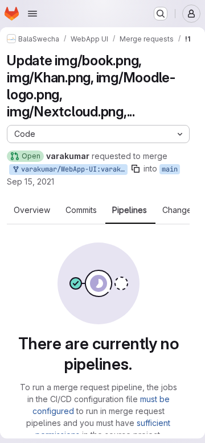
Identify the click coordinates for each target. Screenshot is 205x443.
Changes (179, 210)
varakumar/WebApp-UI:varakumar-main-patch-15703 (72, 169)
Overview (32, 210)
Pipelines (129, 210)
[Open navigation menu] (32, 14)
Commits (81, 210)
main (170, 169)
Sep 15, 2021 (30, 181)
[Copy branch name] (135, 168)
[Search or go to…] (160, 13)
